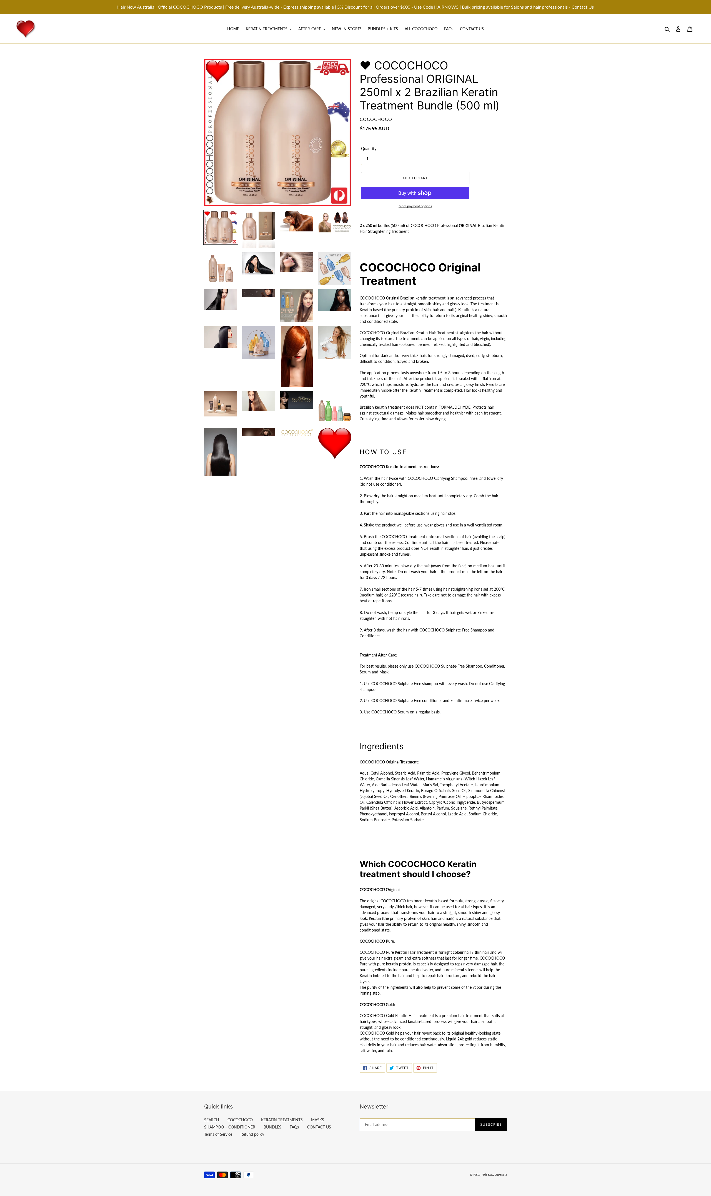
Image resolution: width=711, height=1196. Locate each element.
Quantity (368, 148)
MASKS (317, 1119)
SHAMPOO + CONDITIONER (229, 1127)
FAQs (294, 1127)
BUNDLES (272, 1127)
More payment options (415, 206)
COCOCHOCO (240, 1119)
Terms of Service (218, 1134)
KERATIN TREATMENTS (282, 1119)
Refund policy (252, 1134)
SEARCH (211, 1119)
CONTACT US (319, 1127)
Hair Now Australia (494, 1175)
